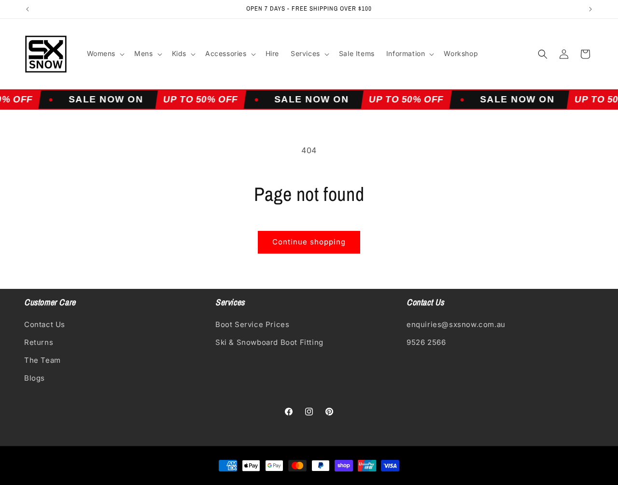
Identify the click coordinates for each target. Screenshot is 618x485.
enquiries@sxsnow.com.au (456, 324)
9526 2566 (426, 342)
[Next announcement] (590, 9)
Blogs (34, 378)
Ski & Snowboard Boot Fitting (269, 342)
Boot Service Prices (252, 324)
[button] (105, 53)
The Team (42, 360)
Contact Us (44, 324)
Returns (38, 342)
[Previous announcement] (27, 9)
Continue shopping (309, 241)
